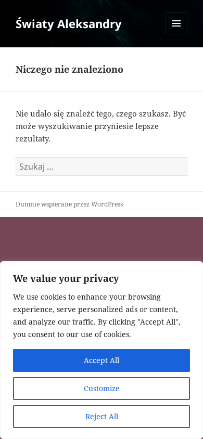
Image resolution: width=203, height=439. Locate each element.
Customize (102, 388)
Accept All (101, 360)
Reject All (101, 416)
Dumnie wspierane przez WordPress (69, 204)
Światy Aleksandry (69, 23)
